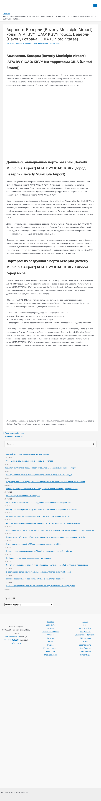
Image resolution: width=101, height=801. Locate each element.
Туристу (50, 638)
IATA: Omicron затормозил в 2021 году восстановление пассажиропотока (38, 502)
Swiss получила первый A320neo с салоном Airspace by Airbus (33, 544)
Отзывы (50, 645)
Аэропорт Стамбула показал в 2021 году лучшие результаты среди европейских (41, 489)
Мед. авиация (50, 655)
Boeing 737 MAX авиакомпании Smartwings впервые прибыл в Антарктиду (39, 475)
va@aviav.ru (16, 643)
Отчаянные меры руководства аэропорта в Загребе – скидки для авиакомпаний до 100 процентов (50, 530)
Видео (50, 641)
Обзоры (50, 628)
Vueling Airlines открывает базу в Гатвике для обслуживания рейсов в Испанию (41, 509)
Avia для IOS (85, 631)
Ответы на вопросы (50, 631)
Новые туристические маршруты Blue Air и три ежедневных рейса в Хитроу (39, 551)
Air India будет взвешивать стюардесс (23, 496)
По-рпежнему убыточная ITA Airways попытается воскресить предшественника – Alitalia (45, 537)
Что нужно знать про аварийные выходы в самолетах (30, 461)
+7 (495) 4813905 (11, 640)
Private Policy (85, 628)
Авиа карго (50, 651)
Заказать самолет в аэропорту (20, 43)
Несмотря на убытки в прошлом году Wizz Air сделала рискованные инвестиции (40, 468)
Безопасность (85, 645)
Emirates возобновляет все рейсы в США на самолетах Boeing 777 (35, 579)
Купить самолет (50, 648)
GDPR (85, 641)
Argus (85, 625)
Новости (50, 622)
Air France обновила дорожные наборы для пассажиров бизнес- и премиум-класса (43, 523)
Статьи (50, 635)
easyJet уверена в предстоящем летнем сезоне (27, 454)
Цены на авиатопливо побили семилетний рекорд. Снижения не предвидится (40, 586)
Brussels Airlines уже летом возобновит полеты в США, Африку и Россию (38, 516)
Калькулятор (85, 651)
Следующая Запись (13, 436)
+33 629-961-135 (12, 636)
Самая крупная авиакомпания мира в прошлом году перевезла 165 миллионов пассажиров (47, 565)
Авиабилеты (85, 648)
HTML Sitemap (85, 638)
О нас (85, 622)
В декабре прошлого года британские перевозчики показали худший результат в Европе (45, 482)
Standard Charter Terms (85, 635)
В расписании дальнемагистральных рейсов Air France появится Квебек (38, 572)
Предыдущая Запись (13, 433)
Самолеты (50, 625)
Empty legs (85, 655)
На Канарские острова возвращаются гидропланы (28, 558)
